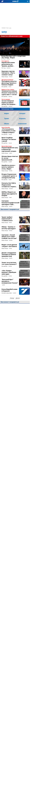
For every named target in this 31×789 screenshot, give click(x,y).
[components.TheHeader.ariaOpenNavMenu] (5, 1)
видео (6, 113)
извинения (22, 123)
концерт (22, 113)
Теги (7, 28)
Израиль (22, 118)
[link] (15, 49)
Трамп (6, 118)
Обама (6, 123)
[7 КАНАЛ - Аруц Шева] (15, 1)
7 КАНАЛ (3, 28)
